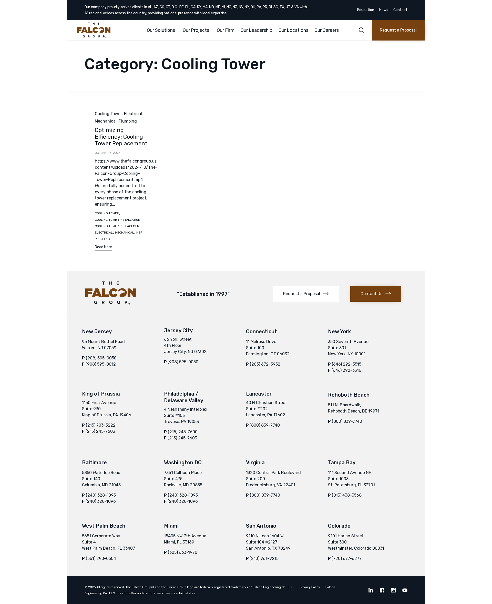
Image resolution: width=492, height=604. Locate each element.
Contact (400, 10)
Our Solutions (161, 30)
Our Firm (225, 30)
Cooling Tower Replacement (118, 226)
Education (365, 10)
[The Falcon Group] (103, 30)
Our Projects (196, 30)
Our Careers (326, 30)
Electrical (133, 113)
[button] (398, 30)
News (383, 10)
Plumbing (128, 121)
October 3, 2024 (108, 153)
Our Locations (293, 30)
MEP (139, 232)
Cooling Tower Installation (117, 220)
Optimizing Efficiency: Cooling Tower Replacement (121, 137)
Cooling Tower (108, 113)
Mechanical (106, 121)
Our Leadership (256, 30)
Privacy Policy (310, 587)
